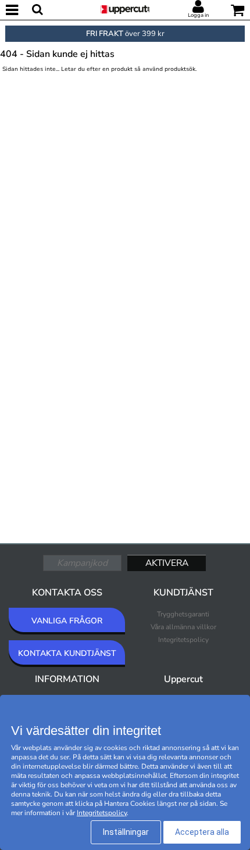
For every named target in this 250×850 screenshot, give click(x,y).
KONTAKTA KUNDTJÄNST (67, 653)
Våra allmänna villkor (183, 627)
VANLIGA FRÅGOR (66, 620)
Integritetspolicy (183, 639)
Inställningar (126, 832)
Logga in (198, 15)
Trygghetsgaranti (183, 614)
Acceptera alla (202, 832)
